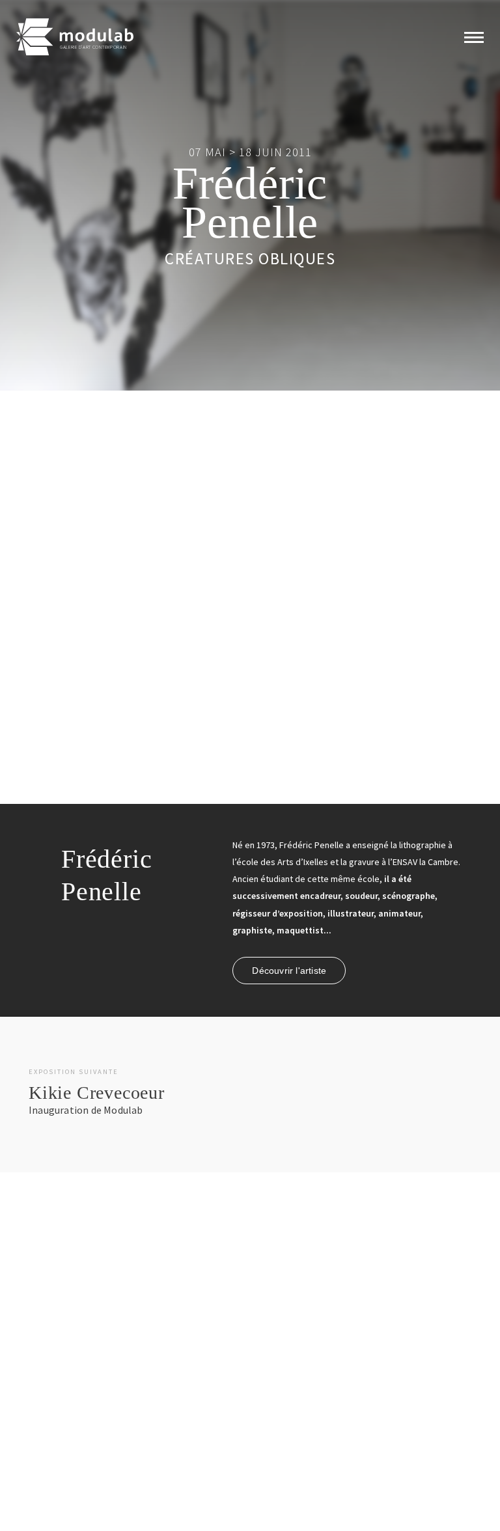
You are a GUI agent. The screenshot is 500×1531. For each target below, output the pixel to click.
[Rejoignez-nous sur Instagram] (273, 1386)
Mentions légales (276, 1506)
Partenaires (148, 1427)
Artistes (38, 1427)
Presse (140, 1448)
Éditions (39, 1448)
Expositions (45, 1406)
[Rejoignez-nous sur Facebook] (253, 1386)
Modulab (144, 1406)
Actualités (145, 1384)
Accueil (38, 1384)
